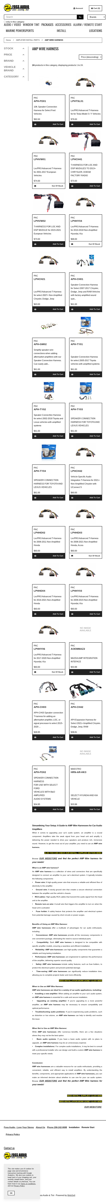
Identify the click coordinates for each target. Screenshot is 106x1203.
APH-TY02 (40, 409)
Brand (9, 60)
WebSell (71, 1195)
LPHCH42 (76, 471)
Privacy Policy (13, 1134)
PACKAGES (47, 24)
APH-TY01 (77, 344)
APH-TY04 (40, 471)
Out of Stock (57, 186)
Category (11, 76)
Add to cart (58, 124)
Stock (8, 48)
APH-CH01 (77, 279)
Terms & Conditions (28, 1184)
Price (8, 54)
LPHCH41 (76, 159)
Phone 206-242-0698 (57, 1127)
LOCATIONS (95, 30)
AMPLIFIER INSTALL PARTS (28, 40)
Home (8, 40)
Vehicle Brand (10, 68)
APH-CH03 (40, 707)
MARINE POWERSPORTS (20, 30)
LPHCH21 (39, 279)
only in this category (15, 22)
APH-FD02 (40, 772)
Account (79, 8)
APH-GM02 (40, 344)
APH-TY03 (77, 409)
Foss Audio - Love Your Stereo (19, 1127)
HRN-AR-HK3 (78, 772)
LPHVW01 (40, 159)
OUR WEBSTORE (48, 858)
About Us (40, 1127)
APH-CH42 (77, 707)
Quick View (52, 104)
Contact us (9, 1148)
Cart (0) (97, 8)
